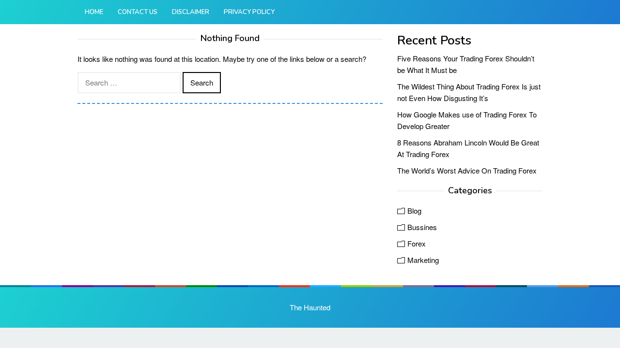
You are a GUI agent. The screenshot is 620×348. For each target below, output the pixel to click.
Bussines (422, 227)
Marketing (423, 260)
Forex (416, 243)
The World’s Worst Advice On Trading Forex (467, 170)
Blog (414, 210)
